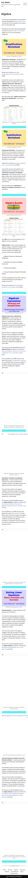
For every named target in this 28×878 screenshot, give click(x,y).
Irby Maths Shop (21, 21)
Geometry (22, 869)
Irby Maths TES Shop (16, 30)
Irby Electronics (14, 873)
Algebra (16, 869)
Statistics (7, 871)
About (21, 871)
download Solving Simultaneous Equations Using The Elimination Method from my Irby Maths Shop (13, 795)
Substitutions (16, 513)
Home (4, 869)
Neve (7, 876)
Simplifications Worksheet (19, 360)
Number (10, 869)
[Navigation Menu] (25, 4)
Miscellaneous (14, 871)
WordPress (19, 876)
